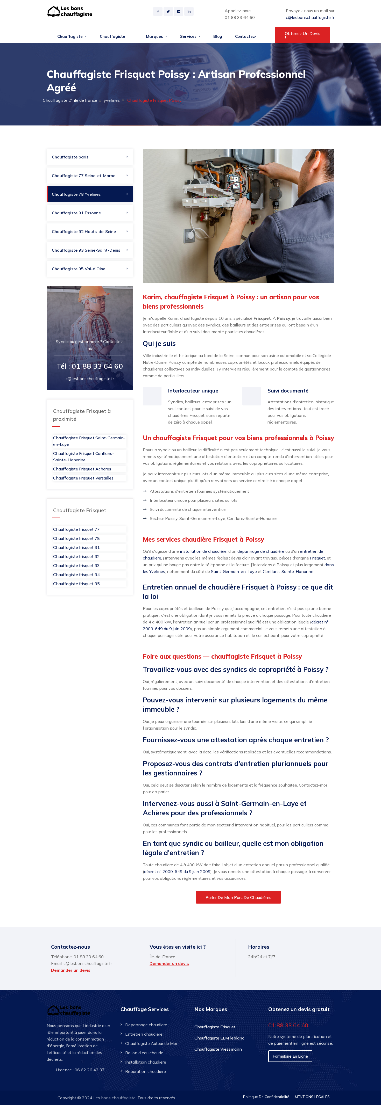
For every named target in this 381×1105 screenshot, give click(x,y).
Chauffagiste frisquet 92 (76, 556)
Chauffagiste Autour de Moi (151, 1043)
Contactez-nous (246, 39)
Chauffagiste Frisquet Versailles (83, 478)
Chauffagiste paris (70, 156)
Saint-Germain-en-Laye (234, 571)
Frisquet (317, 558)
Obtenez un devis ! (302, 35)
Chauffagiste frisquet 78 (76, 538)
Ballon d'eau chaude (144, 1052)
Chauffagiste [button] (70, 36)
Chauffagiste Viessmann (218, 1049)
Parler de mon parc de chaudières (238, 897)
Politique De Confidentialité (266, 1096)
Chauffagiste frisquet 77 (76, 529)
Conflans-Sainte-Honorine (288, 571)
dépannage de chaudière (260, 551)
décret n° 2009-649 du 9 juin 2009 (177, 871)
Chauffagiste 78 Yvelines (76, 194)
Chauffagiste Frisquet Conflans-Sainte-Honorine (83, 456)
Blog (217, 36)
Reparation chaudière (145, 1071)
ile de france (85, 100)
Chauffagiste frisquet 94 (76, 574)
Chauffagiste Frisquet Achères (82, 468)
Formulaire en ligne (290, 1056)
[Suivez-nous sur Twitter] (168, 11)
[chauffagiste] (70, 11)
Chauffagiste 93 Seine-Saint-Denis (86, 250)
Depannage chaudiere (146, 1024)
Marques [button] (155, 36)
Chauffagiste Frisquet (215, 1026)
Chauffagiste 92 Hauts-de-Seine (84, 231)
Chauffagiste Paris (112, 39)
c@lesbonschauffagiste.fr (310, 17)
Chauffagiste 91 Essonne (76, 212)
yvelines (112, 100)
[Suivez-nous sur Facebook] (158, 11)
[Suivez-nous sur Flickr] (178, 11)
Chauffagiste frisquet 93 (76, 565)
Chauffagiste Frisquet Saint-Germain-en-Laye (89, 441)
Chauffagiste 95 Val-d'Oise (78, 268)
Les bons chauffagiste (114, 1097)
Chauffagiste (55, 100)
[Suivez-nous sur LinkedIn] (189, 11)
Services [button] (188, 36)
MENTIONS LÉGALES (312, 1096)
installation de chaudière (203, 551)
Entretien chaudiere (144, 1034)
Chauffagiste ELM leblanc (219, 1038)
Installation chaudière (145, 1062)
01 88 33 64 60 (240, 17)
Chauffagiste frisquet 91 (76, 547)
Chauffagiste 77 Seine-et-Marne (83, 175)
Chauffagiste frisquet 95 (76, 583)
